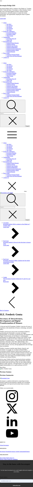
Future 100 (9, 40)
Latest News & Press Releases (14, 56)
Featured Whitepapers (11, 47)
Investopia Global (10, 34)
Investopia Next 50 (11, 38)
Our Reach (9, 27)
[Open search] (12, 106)
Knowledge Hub (7, 41)
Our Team (9, 30)
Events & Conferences (9, 31)
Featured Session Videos (12, 50)
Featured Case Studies (12, 46)
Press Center (6, 53)
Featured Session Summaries (13, 48)
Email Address (3, 477)
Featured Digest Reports (12, 43)
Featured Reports (10, 51)
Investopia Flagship (11, 33)
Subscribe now (16, 485)
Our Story (8, 24)
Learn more (3, 18)
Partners (28, 451)
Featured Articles (10, 44)
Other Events (9, 35)
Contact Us (6, 57)
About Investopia (4, 445)
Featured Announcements (12, 54)
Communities (6, 37)
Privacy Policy (3, 459)
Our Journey (9, 25)
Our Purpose (9, 28)
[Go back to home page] (5, 378)
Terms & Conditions (12, 459)
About (4, 22)
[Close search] (12, 120)
